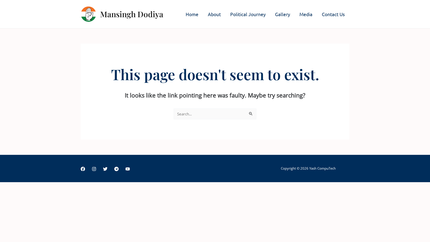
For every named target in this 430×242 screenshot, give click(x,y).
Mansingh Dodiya (131, 14)
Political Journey (248, 14)
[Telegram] (116, 169)
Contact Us (333, 14)
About (214, 14)
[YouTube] (127, 169)
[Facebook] (83, 169)
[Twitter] (105, 169)
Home (192, 14)
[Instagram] (94, 169)
